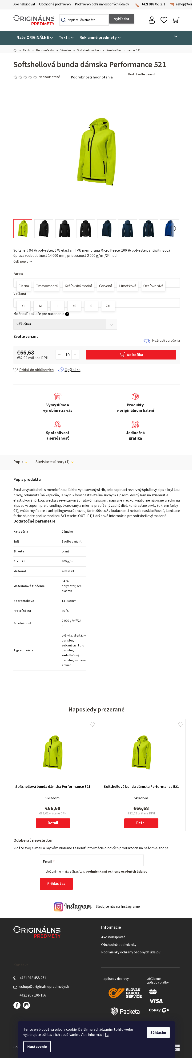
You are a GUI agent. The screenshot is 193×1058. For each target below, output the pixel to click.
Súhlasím (158, 1032)
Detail (53, 823)
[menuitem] (34, 38)
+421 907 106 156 (32, 995)
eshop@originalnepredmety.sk (44, 986)
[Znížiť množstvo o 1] (59, 354)
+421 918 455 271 (153, 4)
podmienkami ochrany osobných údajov (116, 871)
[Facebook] (16, 1005)
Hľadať (121, 19)
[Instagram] (26, 1005)
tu (107, 1034)
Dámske (67, 531)
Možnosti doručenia (166, 340)
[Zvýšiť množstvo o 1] (75, 354)
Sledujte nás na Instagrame (117, 906)
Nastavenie (37, 1046)
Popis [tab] (18, 462)
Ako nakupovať (24, 4)
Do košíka (135, 354)
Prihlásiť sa (56, 883)
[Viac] (173, 36)
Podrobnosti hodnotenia (92, 77)
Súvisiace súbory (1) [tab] (52, 462)
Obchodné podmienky (55, 4)
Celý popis (20, 262)
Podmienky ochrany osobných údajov (102, 4)
